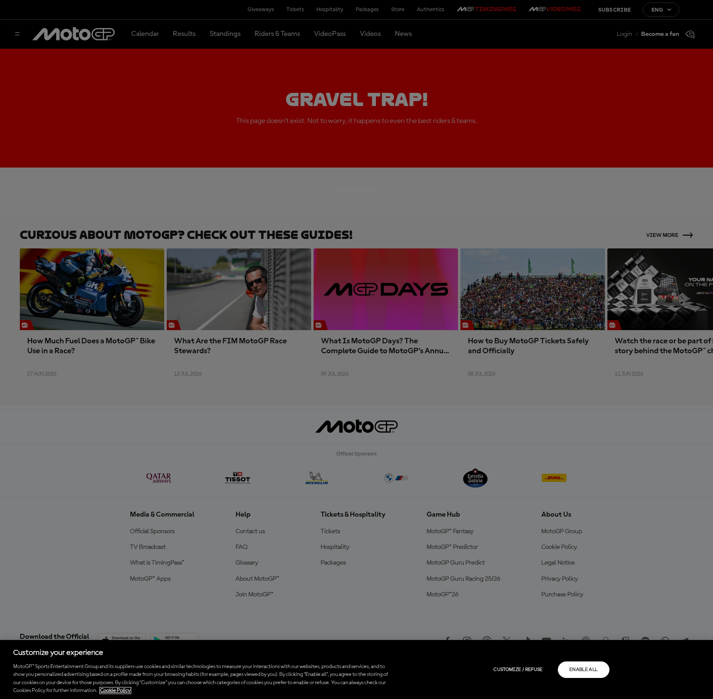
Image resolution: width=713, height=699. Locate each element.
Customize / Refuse (518, 669)
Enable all (583, 669)
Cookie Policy (115, 690)
